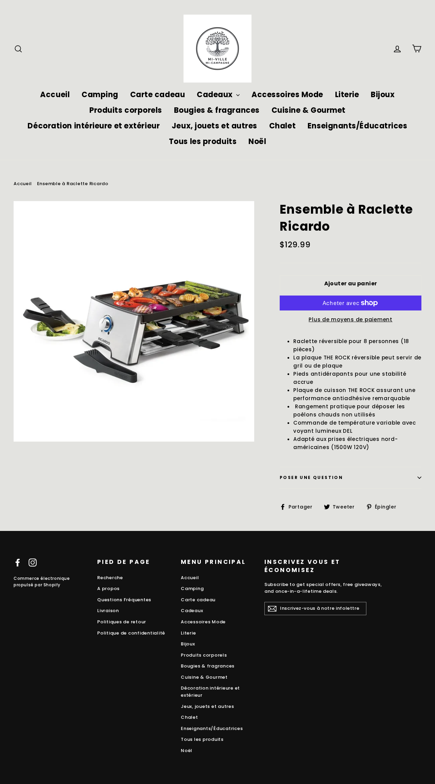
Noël (257, 141)
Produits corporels (125, 110)
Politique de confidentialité (131, 633)
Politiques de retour (121, 622)
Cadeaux (215, 94)
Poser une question (311, 477)
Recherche (110, 577)
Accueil (55, 94)
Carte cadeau (157, 94)
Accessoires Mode (287, 94)
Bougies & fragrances (217, 110)
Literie (347, 94)
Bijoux (383, 94)
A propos (108, 588)
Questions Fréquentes (124, 599)
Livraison (108, 610)
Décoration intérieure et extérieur (94, 126)
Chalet (282, 126)
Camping (100, 94)
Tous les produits (203, 141)
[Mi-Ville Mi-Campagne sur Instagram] (33, 562)
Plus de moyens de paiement (351, 319)
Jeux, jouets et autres (214, 126)
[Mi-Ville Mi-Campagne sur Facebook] (18, 562)
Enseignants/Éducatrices (357, 126)
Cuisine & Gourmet (309, 110)
